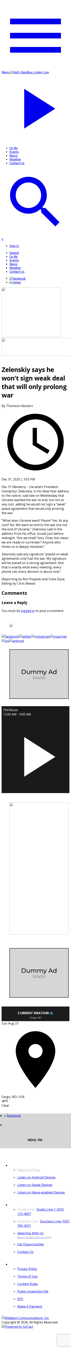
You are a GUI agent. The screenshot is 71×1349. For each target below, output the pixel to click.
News (13, 156)
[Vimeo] (15, 282)
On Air (13, 148)
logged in (28, 611)
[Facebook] (17, 279)
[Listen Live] (35, 755)
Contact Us (16, 163)
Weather (15, 159)
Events (14, 152)
